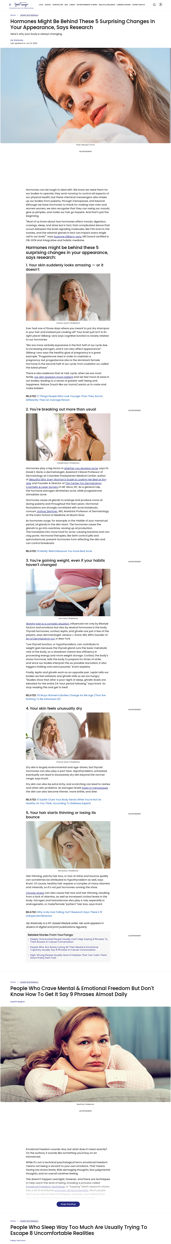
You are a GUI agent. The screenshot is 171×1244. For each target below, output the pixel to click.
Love (41, 4)
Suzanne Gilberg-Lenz (67, 236)
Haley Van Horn (17, 1240)
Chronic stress (35, 893)
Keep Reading (68, 1204)
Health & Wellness (107, 4)
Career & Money (124, 4)
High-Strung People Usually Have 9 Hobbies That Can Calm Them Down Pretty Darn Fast (68, 956)
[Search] (154, 4)
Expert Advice (138, 4)
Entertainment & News (87, 4)
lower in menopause (95, 788)
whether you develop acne (81, 468)
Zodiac (48, 4)
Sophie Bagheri (17, 1001)
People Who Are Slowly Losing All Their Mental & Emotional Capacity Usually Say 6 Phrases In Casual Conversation (64, 948)
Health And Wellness (29, 15)
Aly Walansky (16, 40)
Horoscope (58, 4)
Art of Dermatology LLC (40, 638)
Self (66, 4)
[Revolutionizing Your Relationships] (22, 4)
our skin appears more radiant (53, 377)
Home (13, 15)
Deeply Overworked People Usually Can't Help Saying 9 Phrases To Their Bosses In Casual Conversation (69, 940)
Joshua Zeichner (47, 511)
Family (72, 4)
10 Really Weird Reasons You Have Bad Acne (64, 551)
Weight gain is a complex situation (47, 623)
